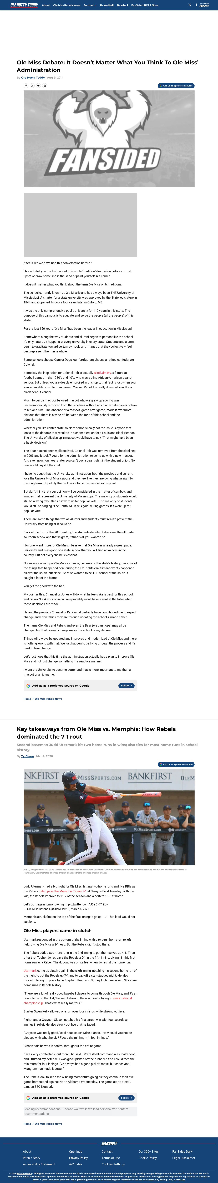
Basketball (107, 5)
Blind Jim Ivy (102, 373)
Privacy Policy (78, 1158)
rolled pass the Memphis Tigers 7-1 (63, 891)
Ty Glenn (27, 756)
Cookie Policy (148, 1158)
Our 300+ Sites (149, 1151)
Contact (107, 1151)
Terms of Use (111, 1158)
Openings (75, 1151)
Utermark (30, 970)
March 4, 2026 (80, 909)
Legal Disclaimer (183, 1158)
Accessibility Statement (39, 1164)
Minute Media (24, 1173)
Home (27, 698)
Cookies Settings (113, 1164)
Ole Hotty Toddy (33, 77)
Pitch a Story (31, 1158)
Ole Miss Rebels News (66, 5)
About (46, 5)
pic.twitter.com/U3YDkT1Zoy (88, 904)
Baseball (122, 5)
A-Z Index (75, 1164)
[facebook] (196, 4)
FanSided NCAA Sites (144, 5)
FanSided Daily (182, 1151)
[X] (189, 4)
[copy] (44, 85)
